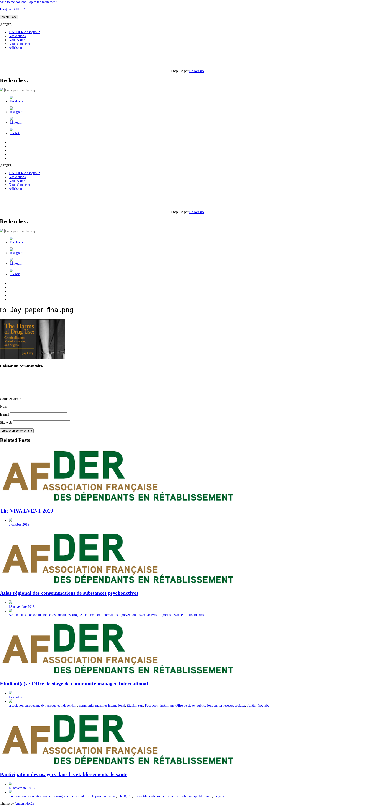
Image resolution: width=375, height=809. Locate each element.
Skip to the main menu (41, 2)
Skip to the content (13, 2)
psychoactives (147, 615)
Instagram (167, 705)
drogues (77, 615)
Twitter (251, 705)
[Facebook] (16, 101)
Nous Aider (17, 40)
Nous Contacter (19, 44)
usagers (219, 796)
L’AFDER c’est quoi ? (24, 32)
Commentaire (10, 399)
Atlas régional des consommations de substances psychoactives (69, 593)
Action (13, 615)
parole (174, 796)
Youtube (263, 705)
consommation (38, 615)
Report (163, 615)
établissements (159, 796)
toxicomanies (195, 615)
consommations (60, 615)
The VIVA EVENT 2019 (26, 511)
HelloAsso (196, 71)
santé (208, 796)
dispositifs (140, 796)
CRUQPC (125, 796)
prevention (128, 615)
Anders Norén (24, 803)
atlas (23, 615)
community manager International (102, 705)
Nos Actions (17, 36)
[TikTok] (15, 133)
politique (186, 796)
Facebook (151, 705)
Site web (6, 422)
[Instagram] (16, 112)
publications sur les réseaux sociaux (220, 705)
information (93, 615)
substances (176, 615)
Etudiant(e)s (135, 705)
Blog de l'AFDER (12, 9)
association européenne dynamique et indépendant (43, 705)
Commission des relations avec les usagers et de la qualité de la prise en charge (62, 796)
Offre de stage (185, 705)
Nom (3, 406)
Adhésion (15, 47)
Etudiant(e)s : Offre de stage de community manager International (74, 683)
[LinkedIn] (16, 122)
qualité (198, 796)
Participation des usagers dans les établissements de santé (63, 774)
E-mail (4, 414)
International (111, 615)
